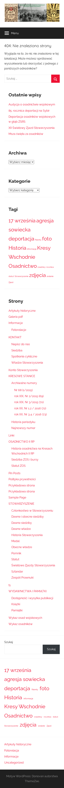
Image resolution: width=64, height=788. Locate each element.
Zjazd (11, 282)
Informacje (16, 323)
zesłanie (50, 276)
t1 (10, 585)
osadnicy (42, 267)
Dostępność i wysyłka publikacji (32, 598)
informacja (31, 249)
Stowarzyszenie (21, 276)
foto (47, 238)
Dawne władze (21, 529)
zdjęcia (37, 275)
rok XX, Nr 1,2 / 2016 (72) (30, 408)
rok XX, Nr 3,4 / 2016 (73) (30, 414)
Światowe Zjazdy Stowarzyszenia (33, 565)
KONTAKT (15, 337)
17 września (22, 220)
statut (11, 276)
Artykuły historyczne (22, 310)
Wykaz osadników (21, 624)
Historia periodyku (23, 422)
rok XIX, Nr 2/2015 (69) (29, 396)
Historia (17, 248)
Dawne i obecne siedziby (27, 516)
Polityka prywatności (22, 479)
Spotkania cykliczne (24, 356)
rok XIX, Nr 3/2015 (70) (29, 402)
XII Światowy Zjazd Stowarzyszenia (32, 128)
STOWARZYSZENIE (21, 503)
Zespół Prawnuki (22, 577)
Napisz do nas (20, 344)
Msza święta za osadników (26, 134)
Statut (15, 559)
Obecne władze (21, 547)
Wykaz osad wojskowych (25, 617)
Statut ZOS (18, 465)
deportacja (21, 238)
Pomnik (16, 553)
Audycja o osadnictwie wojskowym (32, 104)
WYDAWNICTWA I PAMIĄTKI (28, 591)
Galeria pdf (16, 316)
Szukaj (8, 642)
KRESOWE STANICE (22, 376)
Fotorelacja (11, 750)
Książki (15, 604)
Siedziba (16, 350)
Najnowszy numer (23, 428)
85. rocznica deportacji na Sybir (29, 110)
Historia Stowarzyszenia (27, 535)
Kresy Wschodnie (24, 706)
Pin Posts (14, 473)
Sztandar (17, 571)
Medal (15, 541)
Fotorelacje (18, 330)
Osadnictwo (23, 266)
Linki (11, 435)
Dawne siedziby (21, 523)
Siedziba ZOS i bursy (24, 459)
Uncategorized (14, 762)
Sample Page (17, 497)
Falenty (38, 240)
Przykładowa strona (22, 485)
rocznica (50, 267)
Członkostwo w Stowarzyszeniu (32, 510)
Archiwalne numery (24, 383)
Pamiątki (16, 610)
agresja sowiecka (24, 679)
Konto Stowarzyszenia (23, 370)
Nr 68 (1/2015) (23, 390)
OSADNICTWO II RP (21, 441)
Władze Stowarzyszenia (27, 362)
